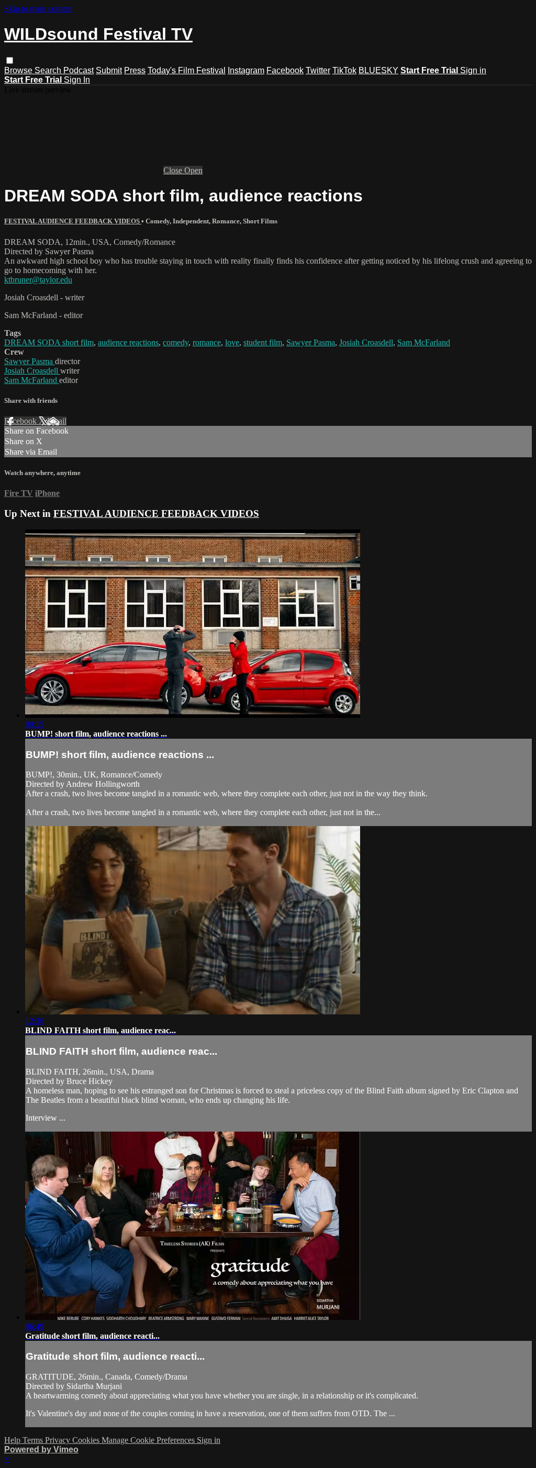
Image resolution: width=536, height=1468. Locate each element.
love (232, 342)
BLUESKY (378, 70)
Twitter (318, 70)
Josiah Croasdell (366, 342)
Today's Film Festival (187, 70)
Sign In (77, 79)
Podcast (78, 70)
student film (262, 342)
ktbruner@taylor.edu (38, 279)
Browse (19, 70)
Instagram (246, 70)
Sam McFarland (423, 342)
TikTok (344, 70)
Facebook (285, 70)
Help (13, 1440)
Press (135, 70)
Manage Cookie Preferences (149, 1440)
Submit (109, 70)
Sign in (473, 70)
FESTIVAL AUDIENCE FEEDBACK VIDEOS (72, 221)
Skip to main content (38, 8)
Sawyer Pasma (310, 342)
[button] (9, 60)
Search (49, 70)
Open (193, 170)
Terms (34, 1440)
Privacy (58, 1440)
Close (173, 170)
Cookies (87, 1440)
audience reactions (128, 342)
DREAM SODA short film (49, 342)
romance (207, 342)
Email (56, 420)
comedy (175, 342)
